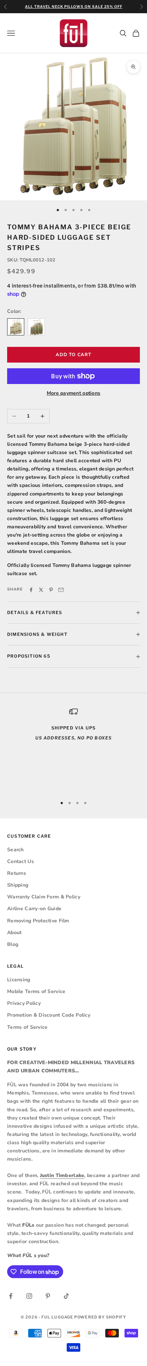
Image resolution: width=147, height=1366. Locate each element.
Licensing (18, 979)
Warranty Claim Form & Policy (43, 896)
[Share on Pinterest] (51, 590)
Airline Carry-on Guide (34, 908)
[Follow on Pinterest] (47, 1296)
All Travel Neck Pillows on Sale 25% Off (73, 6)
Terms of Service (27, 1027)
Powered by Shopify (100, 1317)
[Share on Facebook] (31, 590)
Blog (12, 944)
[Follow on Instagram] (29, 1296)
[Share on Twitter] (41, 590)
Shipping (17, 885)
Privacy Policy (24, 1003)
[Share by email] (61, 590)
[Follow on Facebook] (10, 1296)
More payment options (74, 393)
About (14, 932)
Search (15, 849)
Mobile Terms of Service (36, 991)
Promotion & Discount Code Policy (48, 1015)
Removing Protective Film (38, 920)
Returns (16, 873)
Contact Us (20, 861)
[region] (73, 749)
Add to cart (73, 355)
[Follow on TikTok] (66, 1296)
